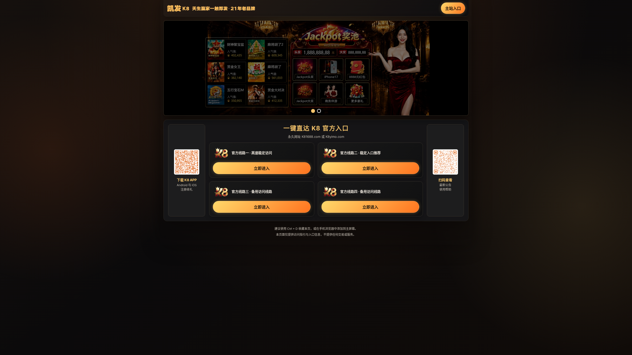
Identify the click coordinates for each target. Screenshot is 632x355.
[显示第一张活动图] (313, 111)
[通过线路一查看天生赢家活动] (316, 68)
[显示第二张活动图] (319, 111)
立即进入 (262, 168)
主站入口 (453, 8)
